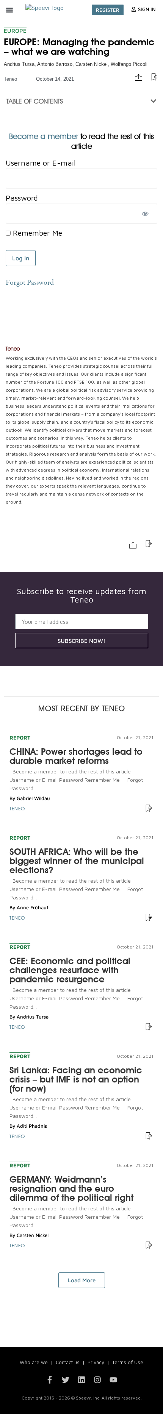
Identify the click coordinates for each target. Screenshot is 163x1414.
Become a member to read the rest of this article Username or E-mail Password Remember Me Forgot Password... (76, 779)
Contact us (68, 1362)
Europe (15, 30)
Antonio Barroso (54, 64)
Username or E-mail (41, 162)
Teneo (10, 79)
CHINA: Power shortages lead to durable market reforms (76, 756)
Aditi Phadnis (32, 1126)
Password (22, 197)
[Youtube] (113, 1380)
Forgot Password (30, 283)
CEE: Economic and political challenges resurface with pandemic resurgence (69, 970)
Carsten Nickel (91, 64)
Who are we (34, 1362)
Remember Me (36, 233)
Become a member (43, 136)
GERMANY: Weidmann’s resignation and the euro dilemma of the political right (71, 1188)
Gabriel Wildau (33, 798)
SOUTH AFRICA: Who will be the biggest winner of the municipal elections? (76, 860)
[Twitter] (65, 1380)
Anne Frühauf (33, 907)
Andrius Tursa (19, 64)
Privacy (96, 1362)
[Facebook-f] (49, 1380)
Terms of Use (127, 1362)
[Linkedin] (81, 1380)
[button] (9, 10)
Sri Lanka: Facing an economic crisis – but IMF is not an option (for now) (75, 1079)
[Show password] (145, 213)
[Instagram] (97, 1380)
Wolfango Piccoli (129, 64)
